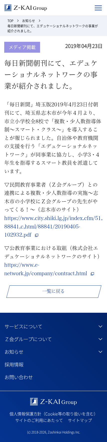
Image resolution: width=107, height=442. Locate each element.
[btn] (53, 326)
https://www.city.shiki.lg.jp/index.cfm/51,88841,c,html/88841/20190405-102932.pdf (53, 226)
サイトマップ (80, 420)
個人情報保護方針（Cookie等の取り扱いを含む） (53, 414)
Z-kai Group (25, 7)
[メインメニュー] (98, 7)
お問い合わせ (18, 377)
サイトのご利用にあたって (39, 420)
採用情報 (13, 364)
